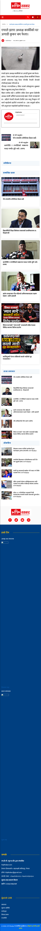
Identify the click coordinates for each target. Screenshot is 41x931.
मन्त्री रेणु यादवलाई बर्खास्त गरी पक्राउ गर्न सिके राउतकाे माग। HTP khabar (26, 471)
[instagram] (5, 126)
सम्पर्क (35, 926)
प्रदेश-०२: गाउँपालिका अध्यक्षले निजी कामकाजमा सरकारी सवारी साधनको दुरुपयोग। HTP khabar (26, 494)
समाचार (3, 904)
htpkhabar (8, 40)
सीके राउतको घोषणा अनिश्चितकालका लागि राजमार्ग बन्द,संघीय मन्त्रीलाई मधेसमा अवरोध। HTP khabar (25, 483)
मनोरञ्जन (4, 911)
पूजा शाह (4, 839)
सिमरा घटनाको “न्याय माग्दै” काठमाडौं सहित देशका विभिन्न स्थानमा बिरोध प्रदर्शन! (19, 326)
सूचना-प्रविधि (5, 908)
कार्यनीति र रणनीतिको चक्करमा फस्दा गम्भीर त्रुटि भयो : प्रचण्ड (20, 263)
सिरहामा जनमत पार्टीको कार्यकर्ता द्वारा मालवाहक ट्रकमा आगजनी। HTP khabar (25, 449)
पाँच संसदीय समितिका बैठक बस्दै (13, 199)
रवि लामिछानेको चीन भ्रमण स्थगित (23, 421)
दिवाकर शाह (5, 687)
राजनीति (4, 918)
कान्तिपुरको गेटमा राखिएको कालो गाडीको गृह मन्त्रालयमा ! (17, 357)
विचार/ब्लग (5, 914)
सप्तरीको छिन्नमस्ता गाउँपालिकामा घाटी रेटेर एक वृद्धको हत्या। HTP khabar (25, 460)
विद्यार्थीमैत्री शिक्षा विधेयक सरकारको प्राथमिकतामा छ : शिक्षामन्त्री (20, 231)
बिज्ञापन (30, 926)
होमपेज (4, 24)
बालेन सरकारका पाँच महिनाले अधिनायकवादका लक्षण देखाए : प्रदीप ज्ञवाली (20, 294)
